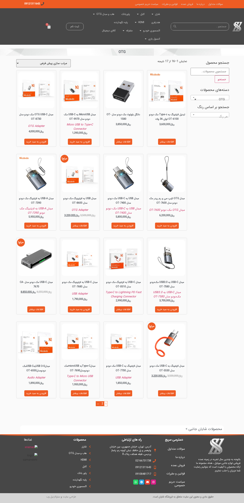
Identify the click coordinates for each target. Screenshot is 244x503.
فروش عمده (187, 4)
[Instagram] (153, 482)
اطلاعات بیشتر (167, 142)
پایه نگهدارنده (121, 22)
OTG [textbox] (211, 99)
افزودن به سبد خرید (80, 142)
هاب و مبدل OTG (105, 14)
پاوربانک (125, 14)
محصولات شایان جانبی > (204, 429)
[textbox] (210, 116)
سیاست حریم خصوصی (146, 4)
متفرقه (129, 31)
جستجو (222, 79)
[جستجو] (175, 26)
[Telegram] (141, 482)
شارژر (157, 14)
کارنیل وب (51, 497)
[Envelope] (147, 482)
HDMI (141, 22)
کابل (142, 14)
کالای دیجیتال (109, 31)
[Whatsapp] (135, 482)
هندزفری (155, 22)
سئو (58, 497)
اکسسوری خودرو (151, 31)
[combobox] (210, 97)
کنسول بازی (154, 39)
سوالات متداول (215, 4)
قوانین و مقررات (170, 4)
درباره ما (201, 4)
